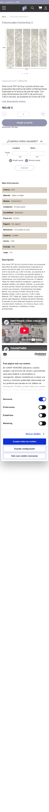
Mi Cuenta (45, 7)
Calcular (24, 168)
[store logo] (24, 8)
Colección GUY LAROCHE (14, 81)
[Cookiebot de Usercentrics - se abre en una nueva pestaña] (35, 354)
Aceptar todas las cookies (24, 441)
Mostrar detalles (33, 434)
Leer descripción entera (13, 101)
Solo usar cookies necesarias (24, 456)
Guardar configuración (24, 449)
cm (20, 157)
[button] (22, 74)
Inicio (4, 17)
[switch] (42, 407)
